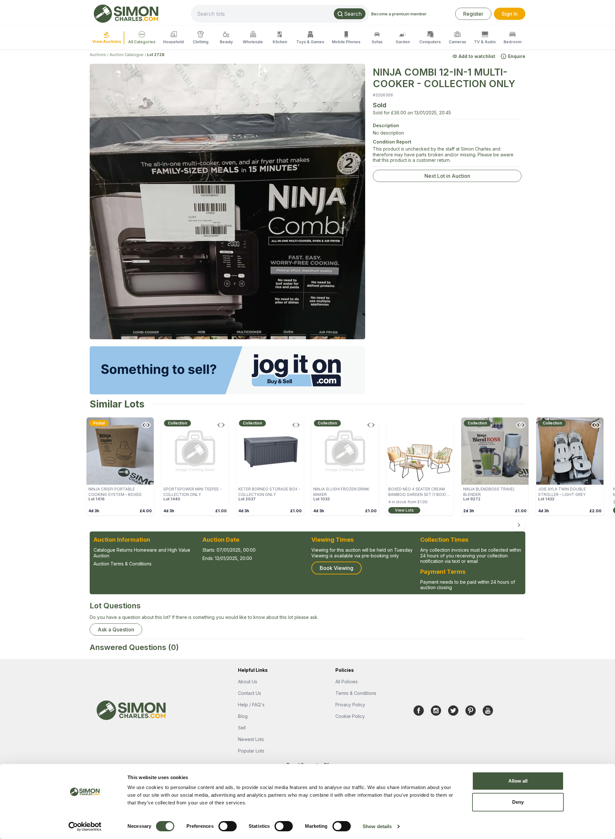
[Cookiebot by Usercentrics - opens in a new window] (85, 826)
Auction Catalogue (127, 54)
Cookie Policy (350, 716)
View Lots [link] (404, 510)
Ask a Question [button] (116, 629)
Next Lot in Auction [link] (447, 176)
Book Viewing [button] (336, 568)
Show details (377, 826)
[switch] (227, 826)
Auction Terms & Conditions (123, 563)
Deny (518, 802)
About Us (247, 681)
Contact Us (249, 693)
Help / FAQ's (251, 704)
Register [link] (473, 14)
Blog (243, 716)
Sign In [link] (510, 14)
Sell (242, 727)
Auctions (98, 54)
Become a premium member (399, 13)
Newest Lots (251, 739)
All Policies (346, 681)
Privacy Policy (350, 704)
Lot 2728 (155, 54)
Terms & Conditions (355, 693)
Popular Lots (251, 750)
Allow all (518, 781)
